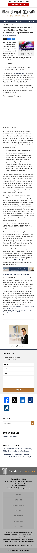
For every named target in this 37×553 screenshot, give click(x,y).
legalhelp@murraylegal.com (21, 488)
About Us (18, 21)
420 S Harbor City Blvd (14, 310)
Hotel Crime (12, 306)
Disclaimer (18, 511)
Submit (18, 390)
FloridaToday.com (19, 73)
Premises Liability (29, 306)
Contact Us (31, 21)
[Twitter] (14, 400)
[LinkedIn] (22, 400)
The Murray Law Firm (26, 545)
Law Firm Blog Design (18, 550)
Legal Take (18, 526)
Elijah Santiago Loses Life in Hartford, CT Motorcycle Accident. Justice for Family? (17, 456)
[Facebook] (7, 400)
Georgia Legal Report (10, 436)
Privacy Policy (18, 505)
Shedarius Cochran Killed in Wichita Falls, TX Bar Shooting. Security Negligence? (17, 450)
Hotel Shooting (20, 306)
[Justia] (30, 400)
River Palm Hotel (15, 312)
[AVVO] (7, 408)
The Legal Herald (18, 13)
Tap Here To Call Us (18, 4)
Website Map (18, 521)
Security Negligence (10, 308)
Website (18, 500)
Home (6, 21)
